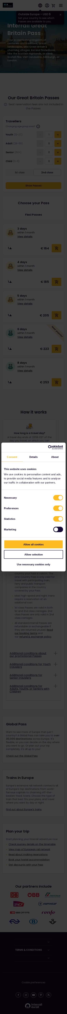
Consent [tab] (12, 456)
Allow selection (33, 554)
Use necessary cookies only (33, 564)
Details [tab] (33, 456)
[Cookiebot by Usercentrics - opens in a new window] (48, 447)
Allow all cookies (33, 544)
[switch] (58, 508)
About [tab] (55, 456)
